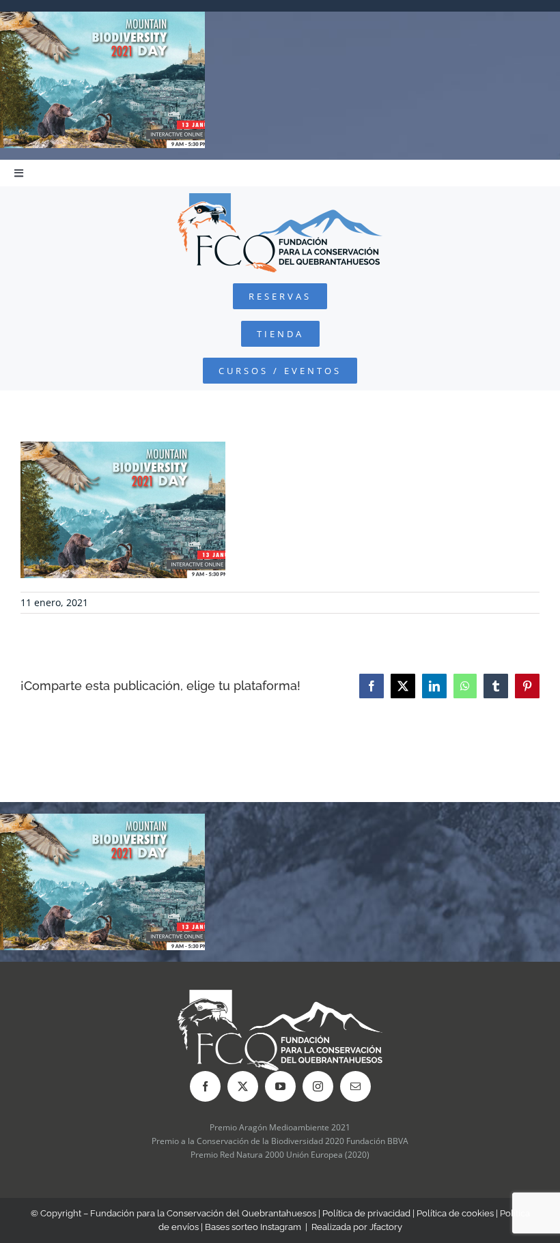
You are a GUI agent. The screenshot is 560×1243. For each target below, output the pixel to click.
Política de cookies (455, 1213)
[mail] (355, 1086)
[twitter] (242, 1086)
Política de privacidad (366, 1213)
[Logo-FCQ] (280, 199)
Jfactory (385, 1227)
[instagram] (318, 1086)
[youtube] (280, 1086)
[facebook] (205, 1086)
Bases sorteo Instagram (253, 1227)
